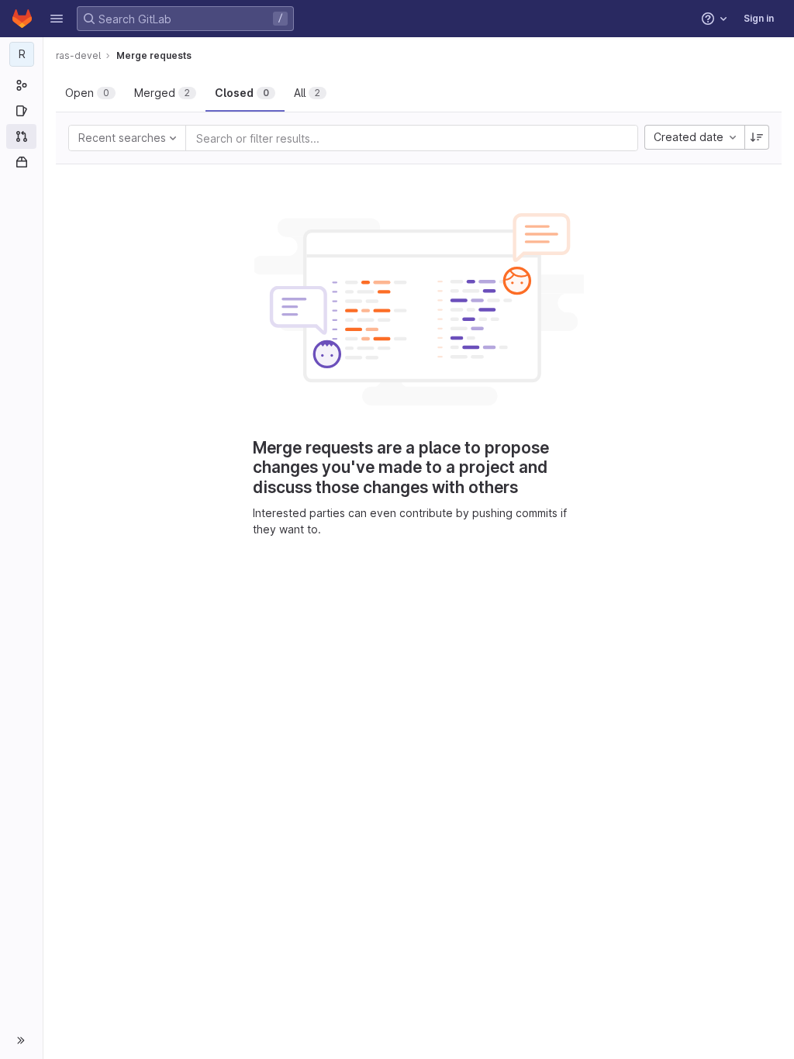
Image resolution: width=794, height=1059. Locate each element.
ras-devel (78, 55)
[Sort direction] (756, 137)
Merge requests (154, 55)
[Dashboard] (22, 18)
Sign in (759, 18)
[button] (56, 18)
